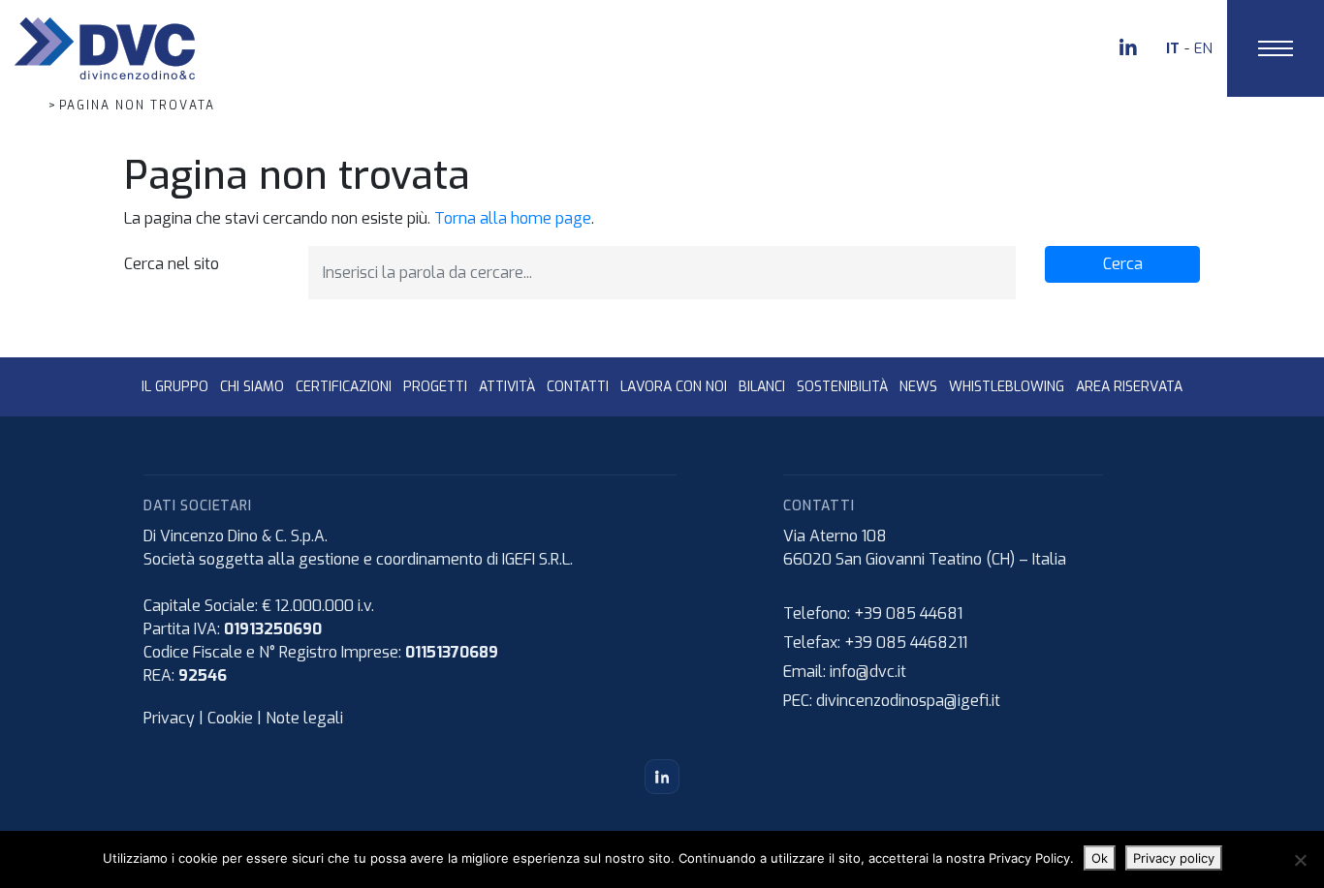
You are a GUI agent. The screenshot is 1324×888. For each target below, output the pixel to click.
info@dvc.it (868, 671)
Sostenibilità (842, 387)
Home (20, 105)
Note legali (304, 718)
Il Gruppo (175, 387)
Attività (507, 387)
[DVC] (105, 47)
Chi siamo (252, 387)
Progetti (435, 387)
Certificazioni (344, 387)
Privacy (169, 718)
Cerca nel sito (171, 264)
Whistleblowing (1006, 387)
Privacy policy (1173, 858)
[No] (1299, 860)
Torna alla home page (512, 218)
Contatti (578, 387)
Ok (1099, 858)
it (1173, 48)
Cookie (230, 718)
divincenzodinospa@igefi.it (908, 700)
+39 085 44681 (908, 613)
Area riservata (1129, 387)
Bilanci (762, 387)
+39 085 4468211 (905, 642)
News (918, 387)
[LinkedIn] (662, 776)
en (1203, 48)
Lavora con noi (673, 387)
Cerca (1123, 264)
